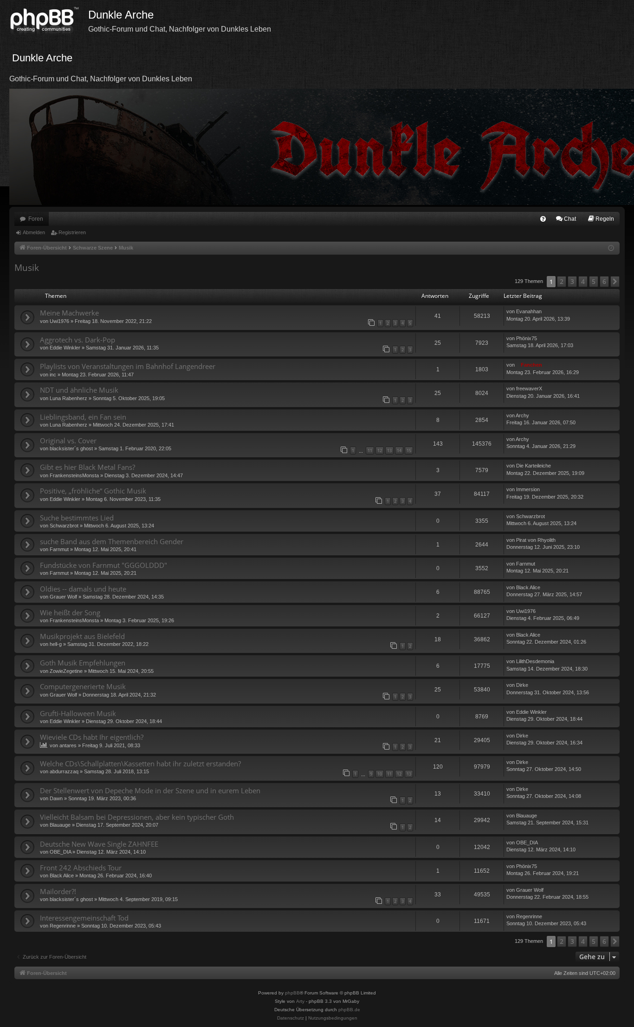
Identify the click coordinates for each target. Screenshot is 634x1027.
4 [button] (583, 281)
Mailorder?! (58, 891)
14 (399, 451)
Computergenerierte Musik (83, 686)
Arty (300, 1001)
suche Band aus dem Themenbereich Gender (111, 541)
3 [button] (572, 281)
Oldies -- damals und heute (83, 588)
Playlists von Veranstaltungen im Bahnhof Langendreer (127, 366)
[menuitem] (543, 219)
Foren (35, 219)
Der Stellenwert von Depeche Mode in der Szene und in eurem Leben (150, 790)
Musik (26, 268)
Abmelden (34, 232)
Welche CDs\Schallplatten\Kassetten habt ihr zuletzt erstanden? (140, 763)
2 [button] (561, 281)
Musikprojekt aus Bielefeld (82, 636)
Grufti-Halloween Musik (78, 713)
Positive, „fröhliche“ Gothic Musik (93, 490)
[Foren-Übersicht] (48, 21)
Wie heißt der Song (70, 612)
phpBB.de (349, 1009)
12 (379, 451)
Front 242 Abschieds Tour (81, 867)
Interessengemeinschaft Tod (84, 917)
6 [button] (604, 281)
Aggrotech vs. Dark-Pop (77, 339)
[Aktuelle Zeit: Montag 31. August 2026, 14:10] (611, 248)
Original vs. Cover (68, 440)
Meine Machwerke (69, 312)
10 (379, 774)
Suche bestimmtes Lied (77, 517)
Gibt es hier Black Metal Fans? (87, 467)
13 (389, 451)
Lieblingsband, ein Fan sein (83, 416)
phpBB (292, 992)
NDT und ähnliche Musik (79, 390)
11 (370, 451)
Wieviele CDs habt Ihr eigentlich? (91, 737)
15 (409, 451)
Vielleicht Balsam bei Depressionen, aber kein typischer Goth (137, 817)
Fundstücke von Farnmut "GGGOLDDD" (103, 565)
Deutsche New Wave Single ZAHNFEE (99, 844)
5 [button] (593, 281)
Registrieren (72, 232)
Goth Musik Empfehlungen (82, 662)
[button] (615, 281)
